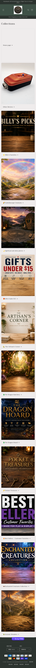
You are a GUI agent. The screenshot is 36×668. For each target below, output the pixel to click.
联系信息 (27, 664)
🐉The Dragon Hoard (10, 443)
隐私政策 (11, 664)
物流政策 (22, 664)
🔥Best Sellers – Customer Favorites (16, 538)
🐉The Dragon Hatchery (11, 395)
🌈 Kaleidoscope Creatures (12, 203)
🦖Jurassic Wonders (10, 634)
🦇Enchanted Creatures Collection (15, 586)
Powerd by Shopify (23, 661)
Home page (7, 45)
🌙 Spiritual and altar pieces (13, 251)
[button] (3, 10)
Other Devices (8, 107)
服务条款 (16, 664)
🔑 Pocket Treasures (10, 490)
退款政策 (31, 661)
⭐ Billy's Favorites (9, 155)
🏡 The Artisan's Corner (11, 347)
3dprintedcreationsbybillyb (13, 661)
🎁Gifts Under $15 (9, 299)
